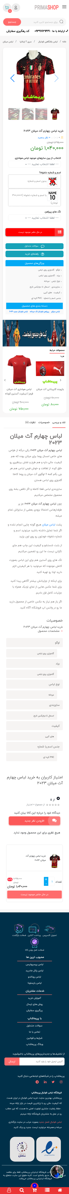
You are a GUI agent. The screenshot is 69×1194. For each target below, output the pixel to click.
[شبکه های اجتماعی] (61, 1082)
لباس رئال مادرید (34, 970)
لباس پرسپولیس (34, 964)
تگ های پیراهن (53, 211)
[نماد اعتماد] (48, 1148)
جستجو (12, 22)
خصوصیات (44, 422)
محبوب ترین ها (34, 957)
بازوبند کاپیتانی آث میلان (50, 389)
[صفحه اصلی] (60, 1190)
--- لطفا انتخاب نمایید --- (43, 164)
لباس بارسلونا (35, 983)
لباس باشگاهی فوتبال (48, 42)
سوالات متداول (32, 246)
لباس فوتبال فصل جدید (50, 1122)
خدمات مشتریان (34, 991)
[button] (12, 78)
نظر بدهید (43, 137)
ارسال (12, 1061)
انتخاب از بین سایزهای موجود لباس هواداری (38, 158)
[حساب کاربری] (9, 1190)
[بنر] (34, 333)
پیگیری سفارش (34, 1010)
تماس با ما (34, 1032)
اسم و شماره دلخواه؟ (50, 172)
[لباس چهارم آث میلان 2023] (34, 76)
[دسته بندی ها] (47, 1190)
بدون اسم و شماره (37, 181)
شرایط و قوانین (34, 1038)
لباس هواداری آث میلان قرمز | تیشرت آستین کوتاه (19, 391)
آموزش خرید (34, 998)
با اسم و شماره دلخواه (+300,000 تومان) (35, 199)
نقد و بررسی (58, 422)
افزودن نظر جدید (34, 820)
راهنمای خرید (32, 254)
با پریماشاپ (35, 1018)
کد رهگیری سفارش (17, 31)
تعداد (58, 881)
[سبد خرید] (34, 1190)
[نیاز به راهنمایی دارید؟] (57, 1171)
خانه (64, 42)
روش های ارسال (34, 1004)
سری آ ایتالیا (26, 42)
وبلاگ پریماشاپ (34, 1044)
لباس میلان (8, 42)
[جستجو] (21, 1190)
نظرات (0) (30, 422)
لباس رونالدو (34, 976)
